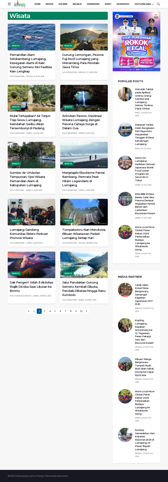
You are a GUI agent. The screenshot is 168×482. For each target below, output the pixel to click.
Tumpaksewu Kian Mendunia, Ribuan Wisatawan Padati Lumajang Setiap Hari (84, 234)
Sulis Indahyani (17, 76)
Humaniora (93, 3)
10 (81, 311)
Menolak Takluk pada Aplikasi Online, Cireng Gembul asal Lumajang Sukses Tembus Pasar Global (144, 99)
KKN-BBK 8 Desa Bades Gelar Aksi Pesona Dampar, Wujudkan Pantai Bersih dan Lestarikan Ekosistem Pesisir (145, 204)
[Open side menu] (9, 4)
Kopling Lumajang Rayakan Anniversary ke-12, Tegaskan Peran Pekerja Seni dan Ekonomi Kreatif (144, 331)
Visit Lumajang (17, 190)
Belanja (77, 3)
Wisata (49, 3)
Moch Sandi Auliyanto (20, 295)
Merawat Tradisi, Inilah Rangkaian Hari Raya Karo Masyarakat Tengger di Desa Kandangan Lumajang (144, 134)
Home (37, 3)
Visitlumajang (143, 3)
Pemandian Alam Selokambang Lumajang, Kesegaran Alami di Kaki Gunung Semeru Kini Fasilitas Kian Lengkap (31, 63)
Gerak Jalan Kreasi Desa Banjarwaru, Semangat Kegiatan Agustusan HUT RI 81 (144, 295)
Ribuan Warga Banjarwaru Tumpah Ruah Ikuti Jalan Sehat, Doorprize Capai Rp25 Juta (144, 367)
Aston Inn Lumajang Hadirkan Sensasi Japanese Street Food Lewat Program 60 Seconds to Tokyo (145, 169)
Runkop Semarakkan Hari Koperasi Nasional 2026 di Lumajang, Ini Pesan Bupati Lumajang (145, 440)
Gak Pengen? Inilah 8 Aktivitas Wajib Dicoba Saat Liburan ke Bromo (31, 287)
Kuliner (63, 3)
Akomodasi (123, 3)
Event (108, 3)
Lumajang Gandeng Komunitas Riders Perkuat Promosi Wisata (29, 234)
